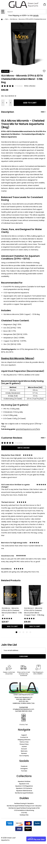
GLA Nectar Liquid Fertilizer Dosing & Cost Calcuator (24, 806)
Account (24, 749)
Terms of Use (24, 742)
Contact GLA (23, 707)
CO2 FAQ (24, 813)
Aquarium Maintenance (24, 791)
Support (24, 735)
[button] (23, 688)
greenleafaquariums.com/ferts (28, 429)
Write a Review (29, 86)
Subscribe (23, 656)
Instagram (24, 768)
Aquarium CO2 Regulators (24, 786)
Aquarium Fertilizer (24, 781)
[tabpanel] (12, 607)
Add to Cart (30, 102)
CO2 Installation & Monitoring (24, 810)
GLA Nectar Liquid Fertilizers (24, 793)
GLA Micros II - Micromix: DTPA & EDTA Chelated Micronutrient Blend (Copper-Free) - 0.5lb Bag (34, 611)
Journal (24, 746)
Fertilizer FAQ (24, 815)
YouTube (24, 771)
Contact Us (24, 737)
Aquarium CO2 (24, 784)
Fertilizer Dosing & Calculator (24, 803)
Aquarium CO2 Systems (24, 788)
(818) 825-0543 (27, 711)
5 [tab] (30, 632)
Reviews (24, 753)
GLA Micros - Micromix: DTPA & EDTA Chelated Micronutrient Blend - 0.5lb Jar (12, 611)
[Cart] (45, 4)
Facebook (24, 766)
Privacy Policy (24, 744)
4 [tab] (27, 632)
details (36, 15)
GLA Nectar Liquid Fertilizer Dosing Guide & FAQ (24, 808)
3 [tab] (23, 632)
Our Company (24, 756)
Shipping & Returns (24, 740)
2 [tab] (20, 632)
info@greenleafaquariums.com (23, 709)
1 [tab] (16, 632)
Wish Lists (24, 751)
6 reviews (19, 86)
